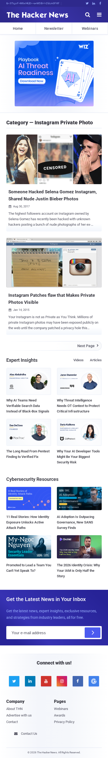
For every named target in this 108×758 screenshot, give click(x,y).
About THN (14, 709)
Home (18, 28)
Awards (59, 715)
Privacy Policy (64, 722)
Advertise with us (19, 715)
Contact (12, 722)
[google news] (93, 681)
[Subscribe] (92, 632)
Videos (78, 360)
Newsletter (53, 28)
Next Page (88, 346)
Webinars (90, 28)
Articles (96, 360)
